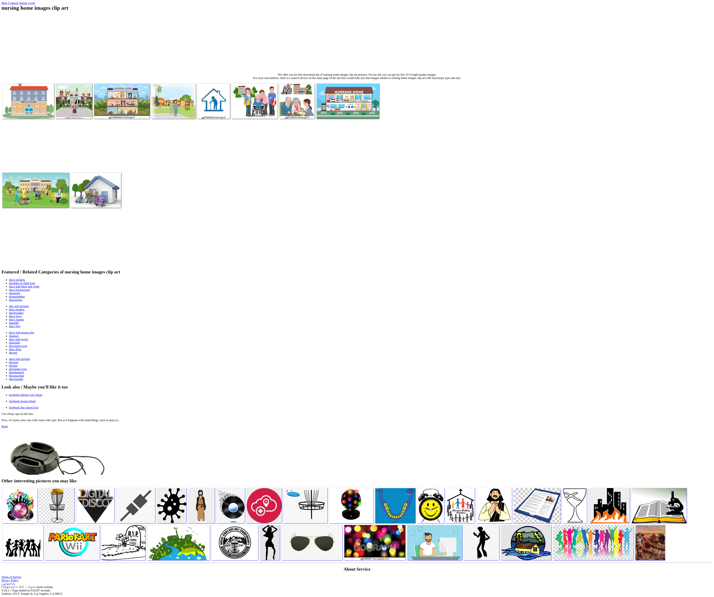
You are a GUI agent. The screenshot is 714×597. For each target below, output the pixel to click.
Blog (4, 3)
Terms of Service (11, 577)
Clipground (18, 585)
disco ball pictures (19, 359)
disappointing (17, 296)
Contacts (13, 3)
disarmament (16, 372)
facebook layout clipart (22, 401)
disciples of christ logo (22, 283)
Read (4, 426)
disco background (19, 289)
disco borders (17, 309)
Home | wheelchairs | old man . (88, 202)
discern (13, 352)
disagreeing (15, 299)
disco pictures (17, 279)
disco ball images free (21, 332)
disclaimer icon (18, 369)
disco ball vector (18, 339)
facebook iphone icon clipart (25, 394)
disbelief (14, 323)
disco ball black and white (24, 286)
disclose (13, 362)
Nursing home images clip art (72, 113)
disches (13, 365)
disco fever (15, 316)
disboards (14, 342)
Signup (23, 3)
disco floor (15, 349)
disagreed (14, 293)
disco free (14, 326)
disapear (14, 336)
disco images (16, 319)
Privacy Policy (10, 580)
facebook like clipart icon (23, 407)
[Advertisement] (357, 42)
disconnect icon (18, 346)
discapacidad (16, 375)
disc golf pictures (19, 306)
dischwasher (16, 312)
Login (31, 3)
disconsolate (16, 379)
